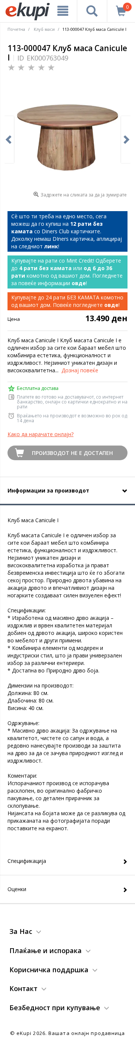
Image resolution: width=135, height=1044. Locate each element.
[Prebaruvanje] (92, 11)
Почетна (16, 29)
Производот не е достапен (72, 452)
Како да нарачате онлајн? (41, 434)
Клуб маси (44, 29)
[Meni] (63, 11)
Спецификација (27, 860)
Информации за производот (48, 490)
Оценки (17, 889)
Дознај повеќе (80, 370)
